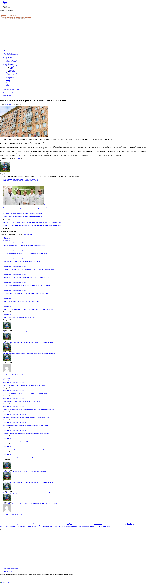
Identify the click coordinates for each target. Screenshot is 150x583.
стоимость (47, 526)
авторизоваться (28, 234)
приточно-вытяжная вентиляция (22, 526)
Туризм (8, 78)
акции (69, 523)
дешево (104, 524)
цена (82, 526)
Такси (52, 524)
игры (125, 524)
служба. (34, 526)
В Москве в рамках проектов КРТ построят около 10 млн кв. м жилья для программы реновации (29, 309)
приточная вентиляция (10, 526)
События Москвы (8, 53)
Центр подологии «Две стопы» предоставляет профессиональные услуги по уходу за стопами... (28, 342)
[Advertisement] (75, 37)
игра (123, 524)
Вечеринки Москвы (11, 61)
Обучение (12, 71)
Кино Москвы (10, 58)
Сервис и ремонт (10, 74)
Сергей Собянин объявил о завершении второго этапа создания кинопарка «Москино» (26, 285)
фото (64, 526)
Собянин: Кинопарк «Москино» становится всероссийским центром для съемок (24, 245)
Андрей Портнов (8, 104)
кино (129, 523)
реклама (31, 526)
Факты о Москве (7, 56)
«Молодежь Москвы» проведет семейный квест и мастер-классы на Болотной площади (26, 293)
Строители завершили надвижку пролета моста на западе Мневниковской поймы (25, 253)
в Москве (77, 524)
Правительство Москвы (9, 91)
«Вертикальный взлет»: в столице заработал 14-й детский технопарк (22, 216)
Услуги (11, 67)
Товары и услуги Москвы (13, 66)
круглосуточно (135, 524)
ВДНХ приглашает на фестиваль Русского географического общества (21, 261)
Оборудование (10, 87)
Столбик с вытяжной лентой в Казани (13, 374)
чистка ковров (86, 526)
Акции (8, 63)
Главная (5, 2)
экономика (101, 526)
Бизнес (8, 82)
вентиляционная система (88, 524)
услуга (56, 526)
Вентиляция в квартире (15, 524)
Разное (5, 75)
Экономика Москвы (8, 92)
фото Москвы (68, 526)
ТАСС (19, 158)
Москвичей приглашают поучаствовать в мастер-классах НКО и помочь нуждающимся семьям (28, 269)
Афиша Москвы (7, 57)
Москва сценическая (11, 60)
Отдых (8, 80)
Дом (7, 84)
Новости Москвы (7, 51)
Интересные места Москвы (10, 54)
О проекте (6, 3)
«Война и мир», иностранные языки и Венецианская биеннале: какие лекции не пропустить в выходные (32, 225)
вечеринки (98, 524)
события (41, 526)
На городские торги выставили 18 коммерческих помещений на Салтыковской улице (26, 277)
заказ (120, 524)
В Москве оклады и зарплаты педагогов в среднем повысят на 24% (21, 301)
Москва (35, 524)
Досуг (11, 68)
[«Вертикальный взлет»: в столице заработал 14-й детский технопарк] (22, 213)
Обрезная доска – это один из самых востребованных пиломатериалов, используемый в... (27, 331)
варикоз (81, 524)
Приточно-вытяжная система (42, 524)
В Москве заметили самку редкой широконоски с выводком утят (20, 317)
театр (52, 526)
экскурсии (108, 526)
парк (3, 526)
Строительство (10, 77)
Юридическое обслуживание (14, 73)
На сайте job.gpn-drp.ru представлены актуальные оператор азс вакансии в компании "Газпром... (29, 353)
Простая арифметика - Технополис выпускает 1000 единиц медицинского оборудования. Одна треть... (30, 363)
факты (61, 526)
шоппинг (92, 526)
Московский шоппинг (9, 64)
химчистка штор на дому (76, 526)
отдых (1, 526)
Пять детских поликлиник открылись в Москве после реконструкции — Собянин (26, 208)
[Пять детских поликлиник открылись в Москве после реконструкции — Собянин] (23, 204)
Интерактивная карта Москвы (11, 89)
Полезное (11, 70)
